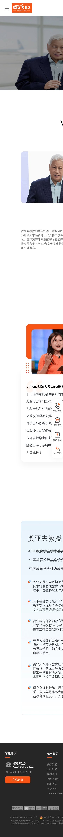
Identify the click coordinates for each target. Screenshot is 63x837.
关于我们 (52, 764)
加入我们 (52, 769)
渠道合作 (52, 774)
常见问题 (52, 788)
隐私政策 (52, 783)
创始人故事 (53, 779)
